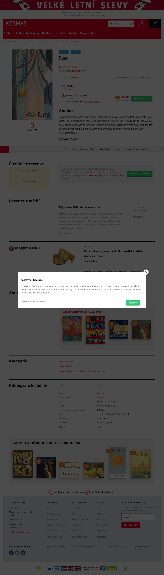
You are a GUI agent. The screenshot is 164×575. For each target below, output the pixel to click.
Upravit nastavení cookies (33, 301)
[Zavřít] (146, 272)
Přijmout (133, 302)
